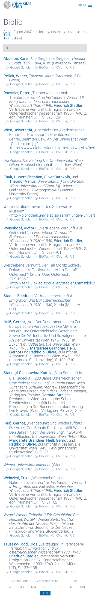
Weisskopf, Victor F (20, 228)
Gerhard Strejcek (56, 395)
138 (82, 587)
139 (45, 593)
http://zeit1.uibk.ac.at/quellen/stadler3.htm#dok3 (52, 283)
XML (71, 32)
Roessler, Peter (16, 93)
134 (33, 587)
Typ (6, 38)
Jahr (15, 38)
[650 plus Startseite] (47, 5)
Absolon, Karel (16, 58)
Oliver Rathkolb (57, 177)
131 (76, 581)
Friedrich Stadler (68, 105)
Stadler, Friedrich (18, 295)
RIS (84, 32)
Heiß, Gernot (14, 321)
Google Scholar (21, 67)
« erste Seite (20, 581)
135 (45, 587)
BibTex (56, 32)
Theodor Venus (22, 181)
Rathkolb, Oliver (42, 352)
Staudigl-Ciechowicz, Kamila (27, 372)
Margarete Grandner (47, 348)
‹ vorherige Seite (46, 581)
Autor (7, 31)
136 (57, 587)
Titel (6, 35)
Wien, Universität (17, 130)
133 (21, 587)
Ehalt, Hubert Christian (22, 177)
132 (9, 587)
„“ (48, 137)
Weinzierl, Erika (16, 478)
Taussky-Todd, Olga (20, 544)
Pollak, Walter (15, 76)
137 (70, 587)
